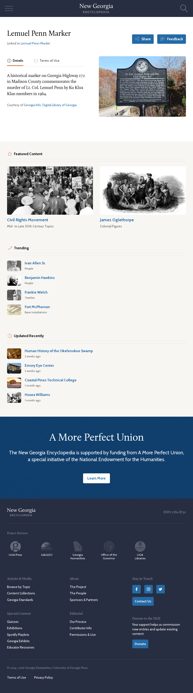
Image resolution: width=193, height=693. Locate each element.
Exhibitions (14, 628)
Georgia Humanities (77, 556)
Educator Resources (20, 647)
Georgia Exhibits (18, 641)
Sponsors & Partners (84, 600)
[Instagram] (148, 589)
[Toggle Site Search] (184, 8)
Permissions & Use (83, 635)
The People (78, 593)
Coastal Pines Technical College (50, 380)
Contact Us (143, 601)
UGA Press (15, 554)
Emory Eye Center (39, 365)
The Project (78, 587)
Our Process (78, 622)
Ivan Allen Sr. (35, 263)
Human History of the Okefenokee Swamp (59, 351)
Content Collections (21, 593)
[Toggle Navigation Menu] (9, 8)
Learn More (96, 478)
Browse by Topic (18, 587)
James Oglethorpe (117, 219)
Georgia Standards (20, 600)
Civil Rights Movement (27, 219)
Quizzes (13, 622)
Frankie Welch (36, 292)
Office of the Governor (109, 556)
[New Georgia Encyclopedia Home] (96, 8)
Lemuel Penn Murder (35, 43)
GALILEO (46, 554)
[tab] (15, 61)
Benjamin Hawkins (40, 277)
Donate (140, 644)
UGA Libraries (140, 556)
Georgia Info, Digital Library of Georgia (50, 105)
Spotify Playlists (18, 635)
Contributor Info (81, 628)
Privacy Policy (43, 677)
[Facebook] (136, 589)
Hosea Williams (37, 394)
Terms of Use (16, 677)
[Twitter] (160, 589)
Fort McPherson (37, 307)
